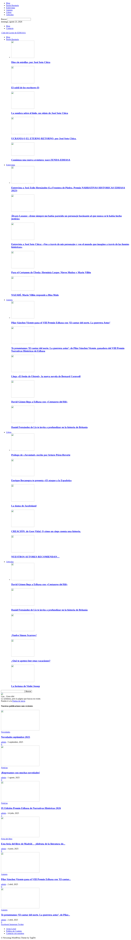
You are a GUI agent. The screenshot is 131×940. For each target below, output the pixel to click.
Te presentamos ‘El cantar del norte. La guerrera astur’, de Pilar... (35, 914)
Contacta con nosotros (15, 933)
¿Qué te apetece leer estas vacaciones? (30, 660)
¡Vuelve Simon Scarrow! (24, 635)
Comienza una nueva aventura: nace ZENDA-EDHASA (40, 160)
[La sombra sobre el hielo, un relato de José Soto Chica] (22, 108)
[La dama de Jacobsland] (22, 501)
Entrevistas (10, 8)
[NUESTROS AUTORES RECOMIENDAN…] (22, 552)
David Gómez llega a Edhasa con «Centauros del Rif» (39, 401)
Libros (8, 12)
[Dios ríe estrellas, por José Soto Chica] (22, 57)
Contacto (9, 28)
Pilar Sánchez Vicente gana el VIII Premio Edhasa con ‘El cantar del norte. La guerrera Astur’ (60, 322)
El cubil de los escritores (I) (25, 87)
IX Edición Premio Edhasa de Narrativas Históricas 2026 (31, 808)
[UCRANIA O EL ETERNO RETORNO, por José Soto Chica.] (22, 133)
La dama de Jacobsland (23, 505)
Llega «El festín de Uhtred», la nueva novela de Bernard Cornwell (45, 376)
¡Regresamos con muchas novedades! (20, 772)
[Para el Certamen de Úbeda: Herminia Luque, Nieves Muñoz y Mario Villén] (22, 267)
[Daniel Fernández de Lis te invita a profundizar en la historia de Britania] (22, 422)
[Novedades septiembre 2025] (20, 730)
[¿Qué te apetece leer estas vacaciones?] (22, 656)
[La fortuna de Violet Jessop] (22, 681)
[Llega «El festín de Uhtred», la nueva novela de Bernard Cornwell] (22, 371)
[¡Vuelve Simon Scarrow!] (22, 630)
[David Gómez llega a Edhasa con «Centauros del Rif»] (22, 397)
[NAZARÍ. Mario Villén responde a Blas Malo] (22, 290)
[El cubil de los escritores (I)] (22, 83)
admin (3, 742)
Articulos (10, 15)
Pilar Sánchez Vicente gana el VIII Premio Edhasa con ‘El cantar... (36, 879)
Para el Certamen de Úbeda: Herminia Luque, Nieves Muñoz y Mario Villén (51, 272)
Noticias (4, 768)
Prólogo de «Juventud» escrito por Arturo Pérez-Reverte (40, 455)
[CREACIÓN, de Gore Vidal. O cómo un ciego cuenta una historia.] (22, 526)
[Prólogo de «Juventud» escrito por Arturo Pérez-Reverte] (22, 450)
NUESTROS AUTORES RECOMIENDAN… (35, 556)
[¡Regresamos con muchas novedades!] (20, 765)
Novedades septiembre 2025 (15, 737)
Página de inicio (18, 701)
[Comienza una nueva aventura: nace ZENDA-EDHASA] (22, 155)
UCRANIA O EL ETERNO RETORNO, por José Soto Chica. (43, 138)
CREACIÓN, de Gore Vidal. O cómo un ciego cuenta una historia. (46, 531)
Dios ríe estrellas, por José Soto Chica (30, 62)
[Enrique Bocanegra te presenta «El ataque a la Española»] (22, 475)
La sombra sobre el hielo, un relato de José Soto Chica (39, 113)
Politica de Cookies (14, 931)
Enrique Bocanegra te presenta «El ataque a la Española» (41, 480)
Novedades (5, 732)
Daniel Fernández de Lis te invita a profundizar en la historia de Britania (49, 427)
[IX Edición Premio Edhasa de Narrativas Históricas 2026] (20, 801)
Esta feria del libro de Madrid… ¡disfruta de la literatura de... (33, 843)
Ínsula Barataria (12, 5)
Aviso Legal (11, 929)
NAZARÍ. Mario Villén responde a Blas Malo (35, 295)
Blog (8, 3)
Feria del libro (6, 839)
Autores (9, 10)
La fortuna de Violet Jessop (25, 686)
